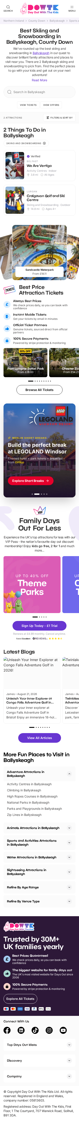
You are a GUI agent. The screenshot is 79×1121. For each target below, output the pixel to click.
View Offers (51, 105)
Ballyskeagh (57, 20)
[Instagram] (49, 1031)
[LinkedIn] (21, 1031)
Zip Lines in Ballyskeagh (24, 815)
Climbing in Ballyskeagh (24, 790)
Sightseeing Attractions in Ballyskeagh (26, 872)
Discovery (14, 1060)
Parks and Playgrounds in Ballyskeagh (34, 808)
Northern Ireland (14, 20)
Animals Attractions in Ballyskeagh (33, 828)
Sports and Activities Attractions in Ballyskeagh (32, 842)
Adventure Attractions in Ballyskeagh (25, 774)
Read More (39, 80)
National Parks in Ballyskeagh (28, 802)
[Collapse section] (69, 773)
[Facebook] (7, 1031)
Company (14, 1076)
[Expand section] (69, 827)
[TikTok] (35, 1031)
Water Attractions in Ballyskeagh (31, 857)
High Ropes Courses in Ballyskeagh (32, 796)
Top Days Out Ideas (22, 1045)
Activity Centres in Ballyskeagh (29, 784)
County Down (36, 20)
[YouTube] (63, 1031)
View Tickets (28, 105)
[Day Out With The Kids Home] (39, 8)
